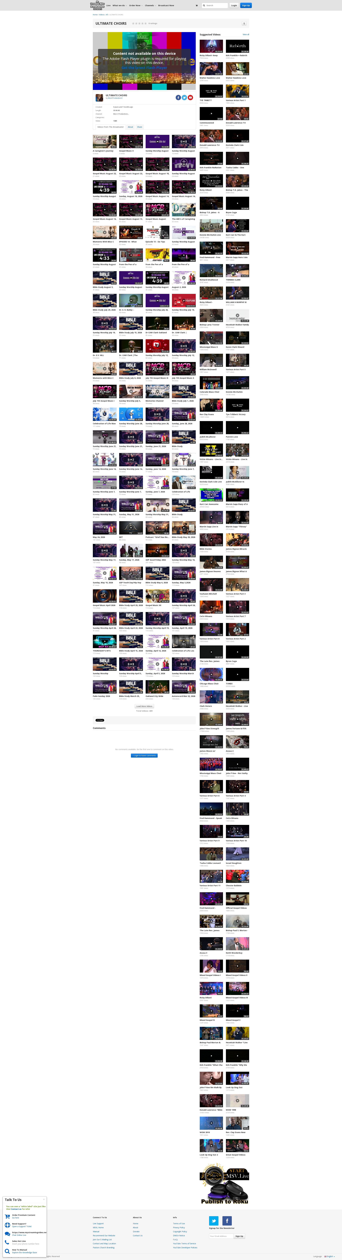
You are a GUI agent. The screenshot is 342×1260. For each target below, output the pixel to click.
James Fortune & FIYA (236, 728)
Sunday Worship (100, 673)
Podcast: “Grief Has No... (157, 537)
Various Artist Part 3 (236, 594)
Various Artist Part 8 (209, 638)
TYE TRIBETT (206, 100)
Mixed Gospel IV (207, 1020)
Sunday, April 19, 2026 (182, 628)
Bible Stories (206, 549)
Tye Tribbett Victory (236, 414)
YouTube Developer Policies (185, 1247)
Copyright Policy (180, 1231)
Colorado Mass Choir (209, 392)
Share (139, 127)
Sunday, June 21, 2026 (156, 446)
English (329, 1256)
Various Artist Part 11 (210, 885)
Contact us (16, 1209)
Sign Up (246, 5)
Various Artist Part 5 (236, 369)
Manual (96, 1231)
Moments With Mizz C (103, 241)
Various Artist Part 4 (236, 795)
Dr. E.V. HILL (98, 355)
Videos (101, 14)
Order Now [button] (134, 5)
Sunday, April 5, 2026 (155, 673)
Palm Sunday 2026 (101, 696)
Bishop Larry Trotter (209, 324)
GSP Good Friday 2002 (156, 560)
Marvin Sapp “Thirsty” (236, 526)
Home (95, 14)
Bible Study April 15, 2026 (131, 650)
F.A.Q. (175, 1239)
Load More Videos (144, 706)
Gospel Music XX (153, 605)
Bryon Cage (231, 212)
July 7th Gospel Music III (157, 378)
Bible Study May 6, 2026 (157, 582)
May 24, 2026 (99, 537)
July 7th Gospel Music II (183, 378)
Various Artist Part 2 (236, 638)
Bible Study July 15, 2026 (130, 332)
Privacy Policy (179, 1227)
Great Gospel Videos (235, 1154)
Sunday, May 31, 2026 (129, 514)
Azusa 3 (203, 953)
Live (108, 5)
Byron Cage (231, 661)
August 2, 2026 (179, 287)
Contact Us (138, 1235)
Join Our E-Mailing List (102, 1239)
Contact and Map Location (104, 1243)
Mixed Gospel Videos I (210, 975)
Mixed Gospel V (233, 1020)
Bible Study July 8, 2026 (130, 378)
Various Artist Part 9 (209, 840)
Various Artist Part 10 (236, 840)
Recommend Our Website (104, 1235)
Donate (136, 1231)
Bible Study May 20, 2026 (183, 537)
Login (234, 5)
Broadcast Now (166, 5)
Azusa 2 (229, 751)
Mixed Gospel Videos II (236, 975)
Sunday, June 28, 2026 (182, 423)
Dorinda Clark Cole (235, 145)
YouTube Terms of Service (184, 1243)
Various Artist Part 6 (209, 795)
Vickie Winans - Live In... (211, 459)
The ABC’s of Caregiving (183, 219)
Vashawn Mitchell (208, 594)
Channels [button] (149, 5)
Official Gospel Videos (236, 908)
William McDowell (208, 369)
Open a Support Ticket (22, 1226)
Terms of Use (179, 1223)
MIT (121, 537)
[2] (135, 23)
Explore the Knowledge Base (24, 1252)
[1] (133, 23)
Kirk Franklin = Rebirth (236, 55)
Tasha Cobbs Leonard (210, 863)
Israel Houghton (233, 863)
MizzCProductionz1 (115, 98)
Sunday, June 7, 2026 (155, 491)
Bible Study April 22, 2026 (131, 628)
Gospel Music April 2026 (104, 605)
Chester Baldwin (234, 885)
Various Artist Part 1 (236, 100)
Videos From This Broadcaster (110, 127)
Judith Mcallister (208, 437)
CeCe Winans (206, 616)
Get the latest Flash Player (144, 67)
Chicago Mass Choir (209, 683)
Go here (15, 1217)
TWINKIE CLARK (233, 279)
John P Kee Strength (209, 728)
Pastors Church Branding (103, 1247)
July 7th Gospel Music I (103, 401)
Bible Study (177, 446)
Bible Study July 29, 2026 (104, 310)
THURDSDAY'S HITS (102, 650)
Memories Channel (155, 401)
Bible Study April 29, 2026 (131, 605)
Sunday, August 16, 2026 (130, 196)
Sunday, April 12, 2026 (156, 650)
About (130, 127)
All (107, 14)
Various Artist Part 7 (236, 616)
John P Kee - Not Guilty (237, 773)
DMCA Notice (179, 1235)
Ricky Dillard (205, 190)
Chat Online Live (19, 1235)
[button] (204, 5)
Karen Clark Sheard (235, 347)
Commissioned (207, 122)
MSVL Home (98, 1227)
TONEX (229, 683)
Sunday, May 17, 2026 (129, 560)
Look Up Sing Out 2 (209, 1154)
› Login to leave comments (144, 755)
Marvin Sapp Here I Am (237, 257)
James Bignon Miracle (236, 549)
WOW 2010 (205, 1132)
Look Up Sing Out (234, 1087)
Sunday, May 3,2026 (181, 582)
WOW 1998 (231, 1110)
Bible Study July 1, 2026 (183, 401)
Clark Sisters (206, 706)
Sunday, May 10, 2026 (103, 582)
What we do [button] (119, 5)
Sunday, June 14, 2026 (156, 469)
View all (246, 34)
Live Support (98, 1223)
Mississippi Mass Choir (210, 773)
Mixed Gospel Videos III (237, 997)
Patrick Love (232, 437)
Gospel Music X (126, 151)
